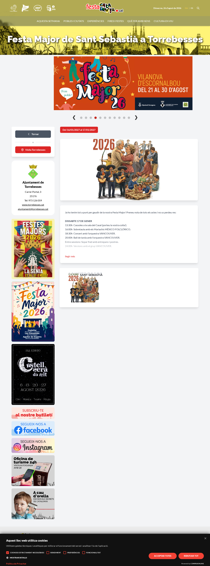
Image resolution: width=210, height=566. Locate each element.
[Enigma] (25, 8)
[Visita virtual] (38, 8)
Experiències (95, 21)
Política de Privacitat (16, 563)
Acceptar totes (162, 556)
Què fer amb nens (138, 21)
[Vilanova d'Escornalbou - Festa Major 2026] (105, 83)
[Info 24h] (51, 8)
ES (192, 8)
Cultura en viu (163, 21)
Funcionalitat (93, 553)
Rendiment (55, 553)
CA (186, 8)
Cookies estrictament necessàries (27, 553)
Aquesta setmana (48, 21)
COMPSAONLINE (197, 563)
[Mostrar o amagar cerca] (198, 8)
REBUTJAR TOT (191, 556)
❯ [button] (136, 117)
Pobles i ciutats (73, 21)
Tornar (35, 134)
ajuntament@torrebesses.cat (33, 209)
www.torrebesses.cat (33, 204)
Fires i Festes (116, 21)
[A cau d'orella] (13, 8)
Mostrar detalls (18, 557)
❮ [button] (74, 117)
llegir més (70, 256)
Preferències (73, 553)
